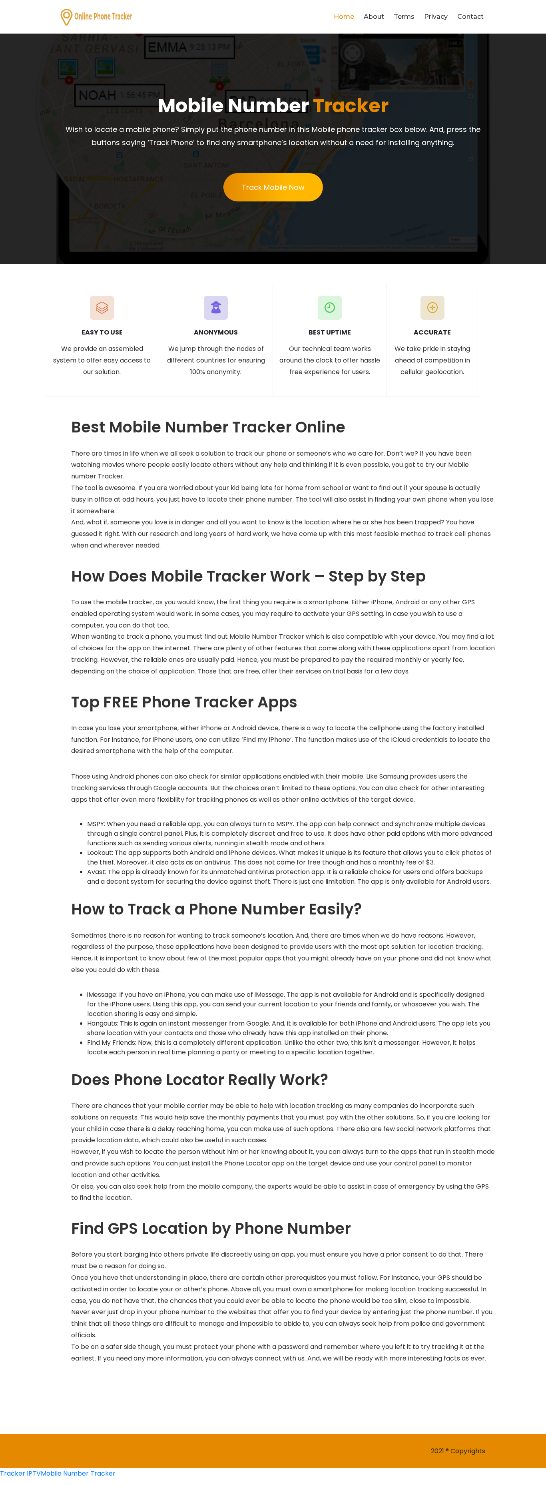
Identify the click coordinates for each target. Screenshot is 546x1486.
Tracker (12, 1473)
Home (344, 16)
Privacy (436, 16)
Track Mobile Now (273, 187)
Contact (470, 16)
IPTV (34, 1473)
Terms (404, 16)
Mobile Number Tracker (78, 1473)
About (374, 16)
